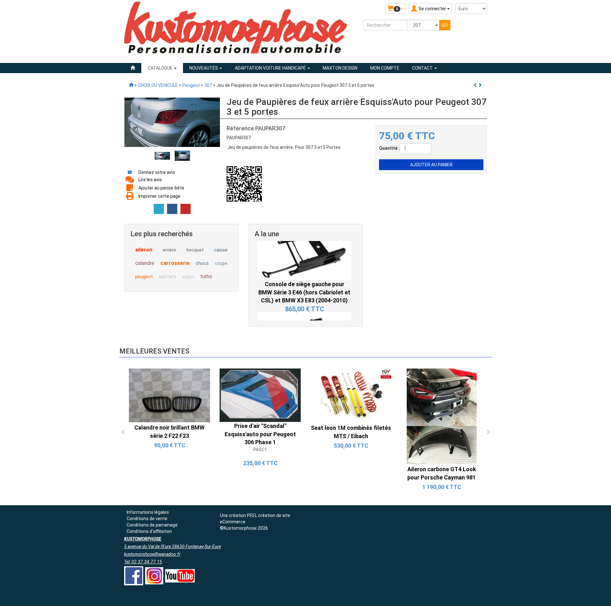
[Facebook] (172, 209)
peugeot (144, 276)
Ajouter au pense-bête (161, 187)
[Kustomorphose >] (131, 85)
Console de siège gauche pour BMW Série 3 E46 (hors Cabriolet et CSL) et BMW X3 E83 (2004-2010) (304, 254)
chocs (202, 263)
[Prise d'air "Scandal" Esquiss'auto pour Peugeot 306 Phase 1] (260, 394)
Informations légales (148, 512)
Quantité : (389, 148)
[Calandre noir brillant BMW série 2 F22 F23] (169, 394)
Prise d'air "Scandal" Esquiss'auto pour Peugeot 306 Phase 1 (260, 434)
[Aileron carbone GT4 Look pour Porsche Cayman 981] (442, 415)
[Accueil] (132, 68)
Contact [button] (423, 68)
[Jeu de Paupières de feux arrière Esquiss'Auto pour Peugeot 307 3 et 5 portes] (162, 155)
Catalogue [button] (160, 68)
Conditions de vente (147, 518)
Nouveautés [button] (204, 68)
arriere (169, 250)
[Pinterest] (185, 209)
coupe (221, 263)
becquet (195, 250)
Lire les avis (150, 179)
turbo (206, 276)
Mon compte (384, 68)
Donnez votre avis (156, 172)
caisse (221, 250)
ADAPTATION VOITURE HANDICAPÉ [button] (271, 68)
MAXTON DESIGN (340, 68)
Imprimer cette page (159, 196)
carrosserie (175, 263)
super (188, 276)
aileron (143, 249)
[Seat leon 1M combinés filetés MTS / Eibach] (350, 394)
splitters (167, 276)
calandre (144, 263)
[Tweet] (159, 209)
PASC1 (260, 449)
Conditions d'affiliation (149, 531)
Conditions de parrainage (152, 524)
